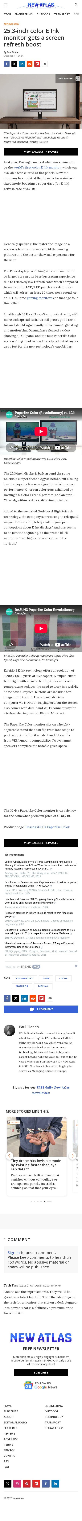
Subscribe (41, 1372)
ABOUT (8, 1417)
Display (43, 986)
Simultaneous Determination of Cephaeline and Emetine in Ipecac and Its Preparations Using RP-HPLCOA (41, 884)
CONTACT (10, 1455)
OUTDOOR (43, 14)
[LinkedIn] (22, 64)
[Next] (72, 1156)
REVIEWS (9, 1433)
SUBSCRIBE (11, 1411)
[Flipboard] (37, 64)
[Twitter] (14, 64)
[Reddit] (29, 64)
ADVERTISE (11, 1439)
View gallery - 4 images (41, 151)
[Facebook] (7, 64)
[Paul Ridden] (9, 1030)
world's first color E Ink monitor (37, 167)
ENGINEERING (24, 14)
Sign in (14, 1252)
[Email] (45, 64)
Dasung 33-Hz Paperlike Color (47, 827)
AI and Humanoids (25, 1122)
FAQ (6, 1467)
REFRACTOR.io (54, 1428)
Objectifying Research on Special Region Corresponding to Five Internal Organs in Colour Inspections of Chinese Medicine (40, 931)
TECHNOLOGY (54, 1417)
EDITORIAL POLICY (15, 1422)
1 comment (45, 1009)
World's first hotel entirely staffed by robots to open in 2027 (38, 1164)
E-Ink (46, 978)
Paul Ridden (29, 1026)
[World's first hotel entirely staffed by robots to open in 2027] (41, 1137)
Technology (11, 24)
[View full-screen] (78, 78)
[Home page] (41, 6)
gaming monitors (39, 298)
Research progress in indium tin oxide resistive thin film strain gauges (39, 914)
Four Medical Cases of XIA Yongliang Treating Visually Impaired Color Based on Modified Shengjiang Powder (40, 901)
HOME (8, 1406)
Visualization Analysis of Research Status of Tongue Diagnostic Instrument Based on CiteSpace (40, 945)
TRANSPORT (62, 14)
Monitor (22, 986)
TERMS (8, 1444)
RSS (6, 1461)
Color (63, 978)
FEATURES (10, 1428)
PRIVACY (9, 1450)
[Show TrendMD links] (75, 966)
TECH (7, 14)
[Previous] (9, 1156)
